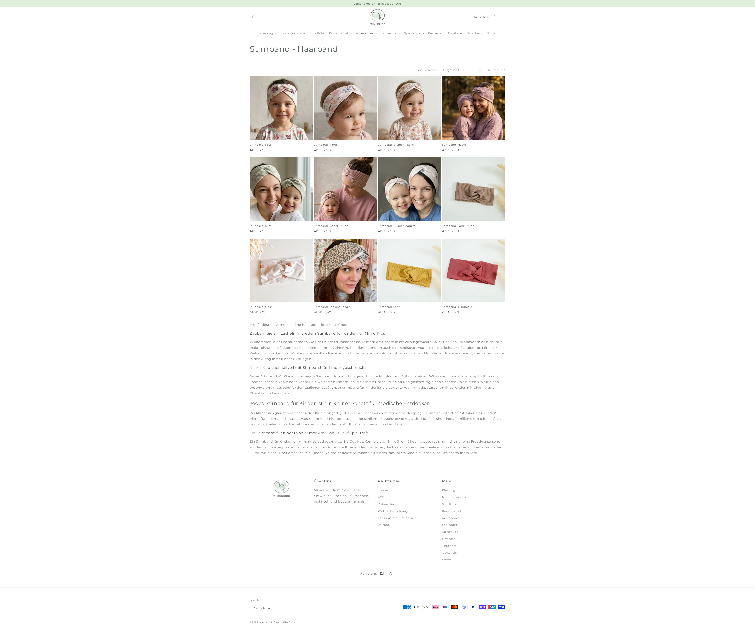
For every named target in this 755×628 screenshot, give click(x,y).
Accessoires (450, 518)
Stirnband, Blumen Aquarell (397, 225)
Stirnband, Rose (261, 144)
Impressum (386, 490)
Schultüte (449, 504)
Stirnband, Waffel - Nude (331, 225)
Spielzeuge (450, 532)
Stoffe (446, 559)
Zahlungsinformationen (395, 518)
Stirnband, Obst (261, 306)
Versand (384, 525)
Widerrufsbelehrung (393, 511)
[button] (267, 33)
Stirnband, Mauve (454, 144)
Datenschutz (387, 504)
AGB (381, 497)
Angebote (449, 546)
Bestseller (449, 539)
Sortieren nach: (427, 70)
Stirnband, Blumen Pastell (396, 144)
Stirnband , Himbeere (457, 306)
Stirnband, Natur (325, 144)
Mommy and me (454, 497)
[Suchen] (254, 17)
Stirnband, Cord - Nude (458, 225)
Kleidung (448, 490)
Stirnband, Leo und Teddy (332, 306)
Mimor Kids (266, 622)
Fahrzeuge (450, 525)
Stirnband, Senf (389, 306)
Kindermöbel (451, 511)
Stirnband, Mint (261, 225)
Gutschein (449, 552)
